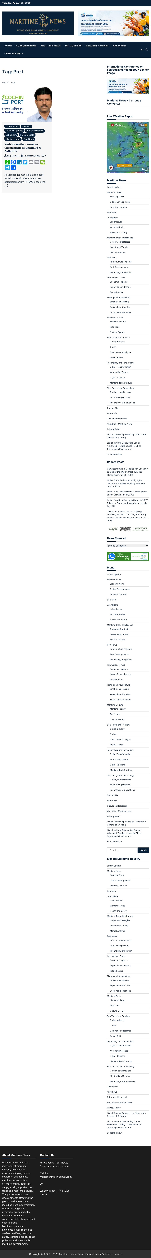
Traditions (114, 327)
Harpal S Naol (13, 156)
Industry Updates (35, 130)
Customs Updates (14, 130)
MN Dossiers (73, 45)
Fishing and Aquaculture (118, 297)
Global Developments (120, 202)
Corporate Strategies (120, 242)
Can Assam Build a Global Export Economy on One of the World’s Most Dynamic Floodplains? (127, 472)
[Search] (146, 49)
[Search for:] (122, 850)
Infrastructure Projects (121, 262)
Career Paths (12, 126)
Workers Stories (117, 227)
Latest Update (27, 135)
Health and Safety (118, 232)
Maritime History (118, 321)
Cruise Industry (117, 341)
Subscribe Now (26, 45)
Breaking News (117, 196)
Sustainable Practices (120, 312)
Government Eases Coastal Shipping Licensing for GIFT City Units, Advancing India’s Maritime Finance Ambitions (126, 514)
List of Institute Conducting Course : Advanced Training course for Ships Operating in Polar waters (124, 446)
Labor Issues (116, 222)
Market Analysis (117, 252)
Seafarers (111, 212)
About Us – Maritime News (119, 424)
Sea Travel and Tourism (118, 337)
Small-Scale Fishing (119, 302)
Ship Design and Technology (120, 388)
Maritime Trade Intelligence (120, 238)
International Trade (116, 277)
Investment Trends (119, 247)
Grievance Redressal (117, 418)
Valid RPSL (119, 45)
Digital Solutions (117, 377)
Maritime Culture (115, 317)
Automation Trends (119, 372)
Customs (26, 126)
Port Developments (119, 267)
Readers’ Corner (97, 45)
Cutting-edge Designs (120, 392)
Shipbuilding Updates (120, 397)
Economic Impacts (119, 282)
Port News (29, 139)
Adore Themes (113, 1254)
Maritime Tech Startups (121, 383)
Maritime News (51, 45)
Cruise (113, 347)
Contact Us (12, 53)
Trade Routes (116, 292)
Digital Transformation (120, 367)
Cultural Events (117, 332)
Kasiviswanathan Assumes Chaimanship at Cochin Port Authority (22, 147)
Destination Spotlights (120, 352)
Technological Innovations (122, 403)
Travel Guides (116, 357)
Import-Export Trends (120, 287)
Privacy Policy (114, 429)
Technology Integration (121, 272)
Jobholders (11, 135)
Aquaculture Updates (120, 307)
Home (8, 45)
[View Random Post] (141, 49)
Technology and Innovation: (120, 363)
